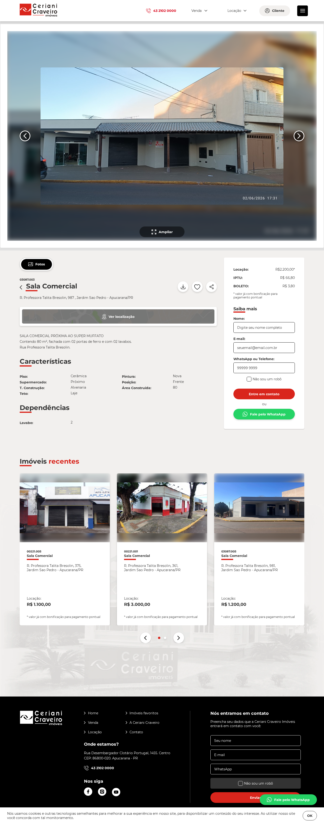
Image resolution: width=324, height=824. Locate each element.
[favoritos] (197, 286)
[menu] (302, 10)
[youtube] (116, 792)
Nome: (239, 318)
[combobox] (198, 10)
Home (93, 713)
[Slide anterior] (25, 136)
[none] (161, 136)
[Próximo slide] (299, 136)
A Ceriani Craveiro (144, 722)
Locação (95, 732)
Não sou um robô (267, 379)
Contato (136, 732)
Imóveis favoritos (144, 713)
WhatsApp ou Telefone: (253, 359)
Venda (93, 722)
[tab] (36, 264)
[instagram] (102, 791)
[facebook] (88, 791)
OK (309, 816)
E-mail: (239, 339)
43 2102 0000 (164, 11)
